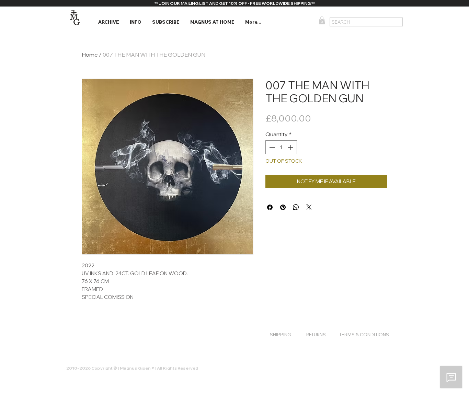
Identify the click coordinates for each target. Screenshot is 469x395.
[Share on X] (309, 207)
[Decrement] (271, 147)
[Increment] (291, 147)
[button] (108, 22)
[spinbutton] (281, 147)
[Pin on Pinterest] (283, 207)
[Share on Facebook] (270, 207)
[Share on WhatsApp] (296, 207)
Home (90, 54)
